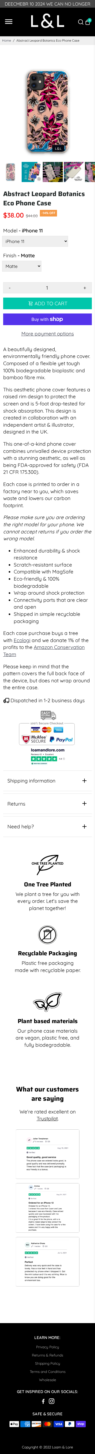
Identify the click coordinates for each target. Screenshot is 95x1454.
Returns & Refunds (47, 1355)
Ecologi (22, 640)
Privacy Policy (47, 1347)
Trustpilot (47, 1118)
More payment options (47, 333)
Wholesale (47, 1379)
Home (6, 40)
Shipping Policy (47, 1363)
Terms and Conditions (47, 1371)
